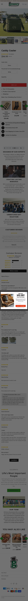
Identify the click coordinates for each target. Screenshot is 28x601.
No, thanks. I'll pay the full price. (21, 307)
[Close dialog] (26, 292)
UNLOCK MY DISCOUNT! (21, 305)
